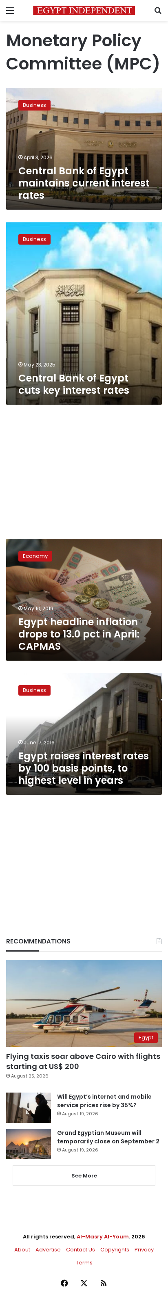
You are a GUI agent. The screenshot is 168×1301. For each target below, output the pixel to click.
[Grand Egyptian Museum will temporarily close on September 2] (28, 1144)
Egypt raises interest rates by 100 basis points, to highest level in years (83, 768)
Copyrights (114, 1249)
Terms (84, 1262)
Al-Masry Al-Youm (103, 1236)
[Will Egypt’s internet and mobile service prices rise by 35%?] (28, 1108)
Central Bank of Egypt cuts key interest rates (73, 384)
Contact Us (80, 1249)
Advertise (48, 1249)
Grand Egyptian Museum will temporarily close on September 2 (108, 1137)
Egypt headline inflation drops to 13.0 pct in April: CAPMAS (78, 634)
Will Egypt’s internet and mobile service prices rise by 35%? (104, 1101)
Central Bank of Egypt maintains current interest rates (84, 183)
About (22, 1249)
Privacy (144, 1249)
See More (84, 1176)
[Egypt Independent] (84, 10)
